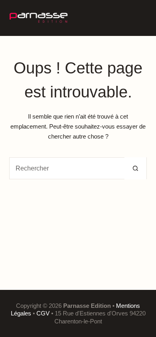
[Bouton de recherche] (135, 168)
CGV (43, 313)
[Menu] (142, 18)
